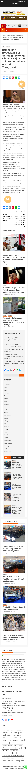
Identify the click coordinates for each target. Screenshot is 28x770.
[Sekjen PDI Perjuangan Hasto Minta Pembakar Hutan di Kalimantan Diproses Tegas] (14, 275)
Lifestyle (10, 315)
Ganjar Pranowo (17, 735)
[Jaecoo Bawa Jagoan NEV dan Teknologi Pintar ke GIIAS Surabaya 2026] (7, 465)
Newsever (13, 768)
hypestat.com (8, 715)
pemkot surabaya (7, 753)
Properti (6, 435)
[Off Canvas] (2, 1)
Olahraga (6, 421)
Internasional (7, 407)
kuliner (20, 745)
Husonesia (6, 404)
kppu (15, 745)
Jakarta (4, 740)
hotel (9, 737)
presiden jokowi (6, 755)
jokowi (22, 740)
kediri (7, 742)
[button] (6, 30)
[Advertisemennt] (14, 18)
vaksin (17, 760)
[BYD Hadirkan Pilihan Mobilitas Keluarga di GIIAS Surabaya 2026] (7, 476)
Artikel (5, 390)
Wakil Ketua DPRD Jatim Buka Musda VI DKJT (8, 217)
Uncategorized (7, 451)
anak (4, 730)
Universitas (10, 760)
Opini (5, 423)
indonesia (15, 737)
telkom (4, 758)
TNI (18, 758)
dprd (4, 735)
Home (4, 35)
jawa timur (15, 740)
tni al (22, 758)
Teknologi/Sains (8, 446)
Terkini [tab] (7, 457)
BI (11, 732)
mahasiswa (11, 748)
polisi (14, 753)
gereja (4, 737)
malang (18, 748)
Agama (5, 387)
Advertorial (6, 384)
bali (8, 730)
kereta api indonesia (7, 745)
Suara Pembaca (8, 443)
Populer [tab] (14, 457)
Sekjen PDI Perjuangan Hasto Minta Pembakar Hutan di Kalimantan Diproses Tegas (14, 290)
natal (23, 748)
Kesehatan (6, 410)
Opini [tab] (19, 457)
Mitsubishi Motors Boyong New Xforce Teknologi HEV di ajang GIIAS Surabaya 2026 (14, 363)
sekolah (11, 211)
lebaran (4, 748)
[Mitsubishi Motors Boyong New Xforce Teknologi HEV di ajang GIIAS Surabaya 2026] (7, 509)
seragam (16, 211)
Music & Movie (7, 415)
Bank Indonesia (19, 730)
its (20, 737)
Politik (8, 35)
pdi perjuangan (14, 750)
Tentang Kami (14, 3)
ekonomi (9, 735)
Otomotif (6, 426)
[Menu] (6, 30)
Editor (5, 71)
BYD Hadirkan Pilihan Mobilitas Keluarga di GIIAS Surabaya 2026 (13, 579)
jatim (10, 740)
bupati (7, 211)
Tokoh (5, 448)
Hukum (5, 401)
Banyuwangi (5, 732)
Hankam (6, 398)
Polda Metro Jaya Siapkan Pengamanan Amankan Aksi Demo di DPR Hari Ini (13, 356)
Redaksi (6, 437)
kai (3, 742)
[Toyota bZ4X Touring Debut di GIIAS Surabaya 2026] (7, 486)
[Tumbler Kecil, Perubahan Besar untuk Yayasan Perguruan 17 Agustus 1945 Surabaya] (14, 305)
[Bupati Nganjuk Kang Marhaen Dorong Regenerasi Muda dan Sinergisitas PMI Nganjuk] (14, 242)
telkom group (11, 758)
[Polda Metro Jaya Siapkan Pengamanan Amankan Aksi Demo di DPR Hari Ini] (7, 497)
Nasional (6, 418)
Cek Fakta (6, 393)
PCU (7, 750)
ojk (3, 750)
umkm (4, 760)
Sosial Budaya (7, 440)
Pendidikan (8, 46)
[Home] (3, 30)
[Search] (26, 29)
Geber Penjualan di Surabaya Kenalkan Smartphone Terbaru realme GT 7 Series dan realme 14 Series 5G (19, 220)
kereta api (13, 742)
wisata (22, 760)
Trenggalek (21, 211)
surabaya (20, 755)
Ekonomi (6, 396)
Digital (20, 732)
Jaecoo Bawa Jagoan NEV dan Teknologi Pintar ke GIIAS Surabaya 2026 (13, 340)
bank (12, 730)
